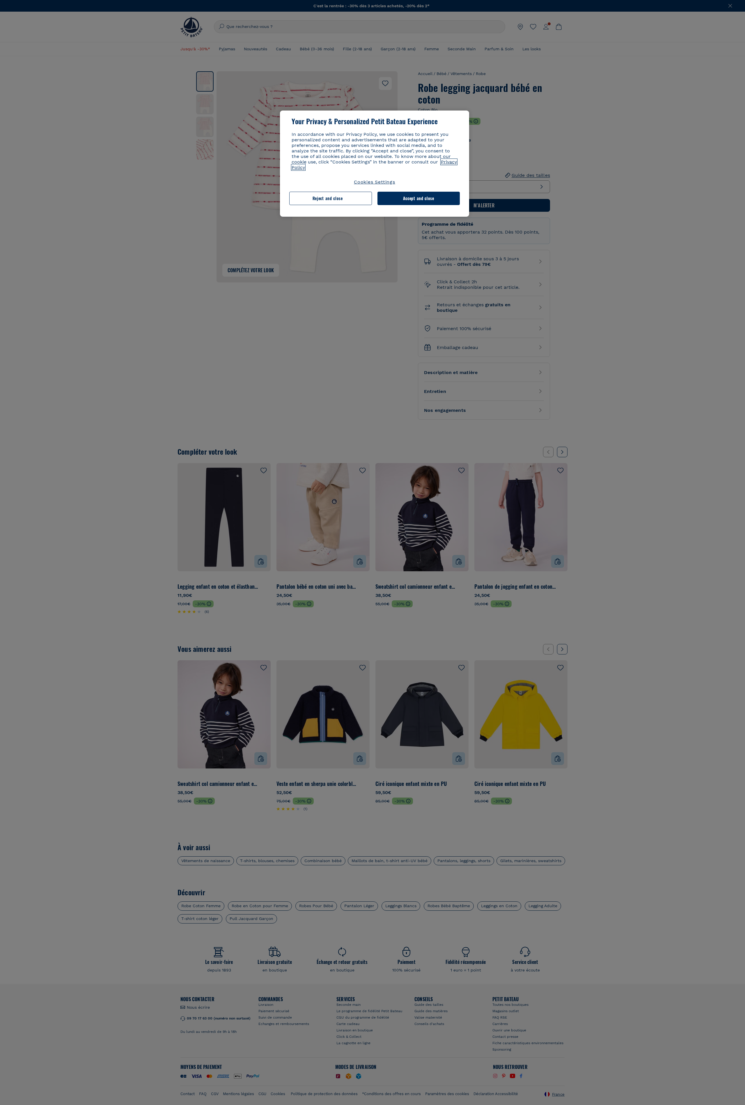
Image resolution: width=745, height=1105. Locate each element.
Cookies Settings (374, 182)
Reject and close (328, 198)
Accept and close (418, 198)
